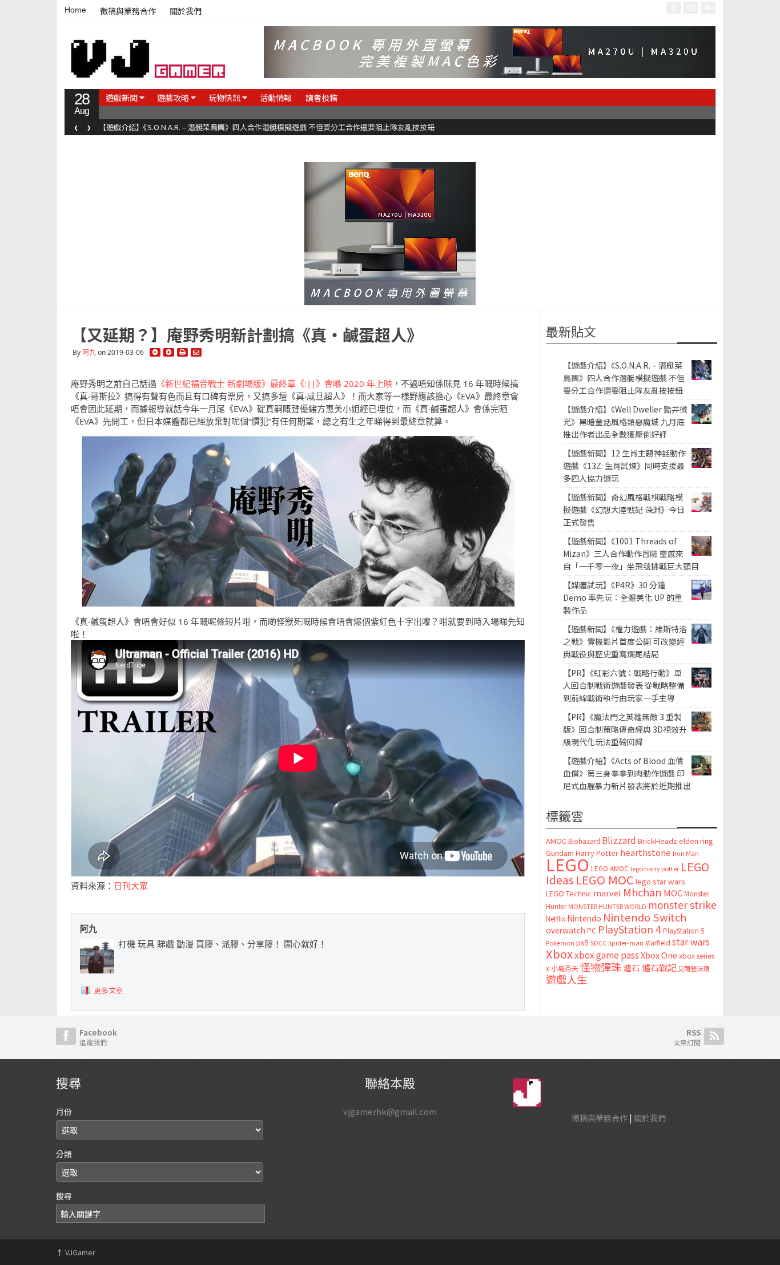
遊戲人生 (566, 979)
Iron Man (686, 853)
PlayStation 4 (629, 929)
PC (591, 930)
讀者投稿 (321, 97)
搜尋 (64, 1196)
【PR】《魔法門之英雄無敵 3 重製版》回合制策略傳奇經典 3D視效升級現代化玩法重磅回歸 (625, 729)
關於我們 (186, 11)
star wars (691, 941)
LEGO (567, 864)
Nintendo (584, 918)
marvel (607, 893)
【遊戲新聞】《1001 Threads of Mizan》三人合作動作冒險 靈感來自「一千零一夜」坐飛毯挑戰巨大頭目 (631, 553)
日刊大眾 (131, 885)
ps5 (582, 942)
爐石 (631, 967)
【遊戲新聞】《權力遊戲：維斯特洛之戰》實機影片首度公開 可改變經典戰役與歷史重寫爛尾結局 (625, 641)
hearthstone (645, 852)
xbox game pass (606, 954)
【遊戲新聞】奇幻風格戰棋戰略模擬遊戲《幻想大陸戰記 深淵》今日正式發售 (624, 509)
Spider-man (626, 943)
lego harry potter (654, 868)
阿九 (89, 352)
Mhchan (642, 891)
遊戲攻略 (173, 97)
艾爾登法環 (693, 968)
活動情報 (276, 97)
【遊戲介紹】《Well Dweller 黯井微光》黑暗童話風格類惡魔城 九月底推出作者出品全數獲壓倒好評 (625, 421)
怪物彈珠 (600, 966)
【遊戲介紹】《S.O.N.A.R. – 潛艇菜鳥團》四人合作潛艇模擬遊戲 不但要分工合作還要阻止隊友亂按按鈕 (267, 127)
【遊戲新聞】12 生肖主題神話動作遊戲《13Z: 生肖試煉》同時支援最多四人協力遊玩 (624, 465)
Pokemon (560, 942)
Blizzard (619, 840)
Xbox (559, 953)
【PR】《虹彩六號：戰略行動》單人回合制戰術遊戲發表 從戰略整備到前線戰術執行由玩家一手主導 (624, 685)
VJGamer (75, 1252)
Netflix (555, 918)
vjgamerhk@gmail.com (390, 1111)
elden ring (696, 840)
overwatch (565, 930)
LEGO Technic (569, 893)
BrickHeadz (657, 840)
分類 (64, 1153)
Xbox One (659, 955)
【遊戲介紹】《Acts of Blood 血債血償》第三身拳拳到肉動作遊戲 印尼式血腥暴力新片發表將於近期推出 (627, 773)
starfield (657, 942)
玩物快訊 (224, 97)
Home (75, 9)
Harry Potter (597, 852)
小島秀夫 (564, 968)
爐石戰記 (659, 967)
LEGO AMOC (610, 868)
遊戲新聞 (122, 97)
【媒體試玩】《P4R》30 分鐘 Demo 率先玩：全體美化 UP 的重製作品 (622, 597)
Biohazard (584, 841)
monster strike (682, 905)
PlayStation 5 (683, 930)
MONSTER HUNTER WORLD (607, 906)
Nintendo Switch (644, 917)
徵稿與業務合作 (128, 11)
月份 (64, 1111)
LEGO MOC (605, 879)
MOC (673, 893)
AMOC (556, 840)
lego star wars (660, 881)
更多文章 (108, 990)
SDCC (598, 942)
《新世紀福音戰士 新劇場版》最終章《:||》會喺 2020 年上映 (274, 383)
